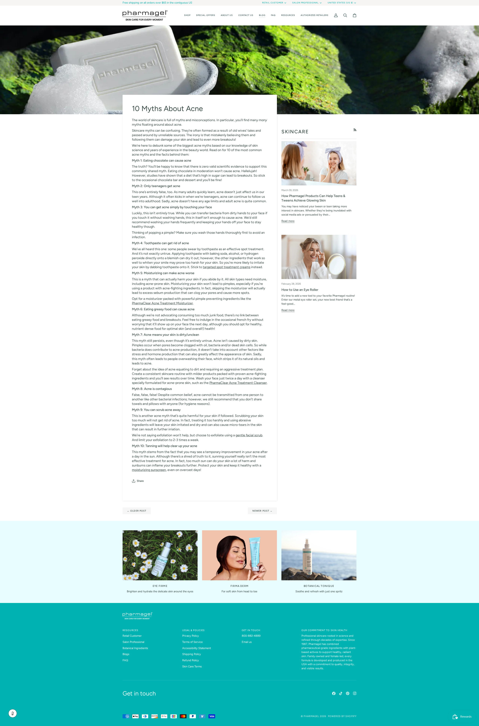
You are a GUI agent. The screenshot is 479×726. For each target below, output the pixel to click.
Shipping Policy (191, 654)
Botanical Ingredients (135, 648)
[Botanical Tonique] (318, 555)
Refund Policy (190, 660)
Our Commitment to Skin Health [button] (324, 630)
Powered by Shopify (342, 716)
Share (140, 481)
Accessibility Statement (196, 648)
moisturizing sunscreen (149, 470)
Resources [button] (130, 630)
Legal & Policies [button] (193, 630)
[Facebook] (333, 693)
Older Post (136, 510)
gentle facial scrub (249, 435)
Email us (247, 642)
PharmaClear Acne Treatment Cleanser (238, 383)
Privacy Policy (190, 635)
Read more (288, 221)
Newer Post (262, 510)
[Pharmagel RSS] (355, 129)
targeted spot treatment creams (226, 267)
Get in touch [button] (251, 630)
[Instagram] (354, 693)
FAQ (125, 660)
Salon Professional (305, 2)
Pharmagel (311, 716)
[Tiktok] (340, 693)
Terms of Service (192, 642)
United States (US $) (340, 2)
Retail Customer (272, 2)
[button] (187, 15)
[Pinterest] (347, 693)
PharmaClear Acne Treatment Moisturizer (162, 303)
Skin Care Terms (192, 666)
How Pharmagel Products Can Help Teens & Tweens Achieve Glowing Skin (313, 198)
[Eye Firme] (160, 555)
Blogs (126, 654)
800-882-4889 (251, 635)
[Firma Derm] (239, 555)
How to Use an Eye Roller (299, 290)
